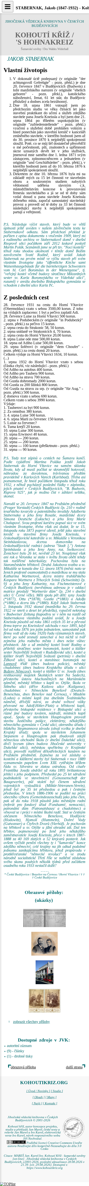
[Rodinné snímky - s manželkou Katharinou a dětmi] (44, 1001)
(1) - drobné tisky (20, 1056)
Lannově (10, 664)
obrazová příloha (23, 1067)
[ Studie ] (57, 1091)
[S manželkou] (44, 944)
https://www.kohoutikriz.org (45, 1168)
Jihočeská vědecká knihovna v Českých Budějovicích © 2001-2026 (33, 1119)
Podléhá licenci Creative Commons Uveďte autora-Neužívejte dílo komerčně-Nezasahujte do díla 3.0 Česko (45, 1146)
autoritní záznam (19, 1046)
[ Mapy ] (50, 1097)
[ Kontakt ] (50, 1103)
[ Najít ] (37, 1103)
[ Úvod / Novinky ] (38, 1091)
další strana (74, 1067)
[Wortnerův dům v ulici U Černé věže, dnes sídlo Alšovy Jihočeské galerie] (44, 972)
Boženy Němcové (17, 671)
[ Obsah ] (39, 1097)
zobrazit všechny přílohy (31, 1022)
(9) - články (15, 1051)
